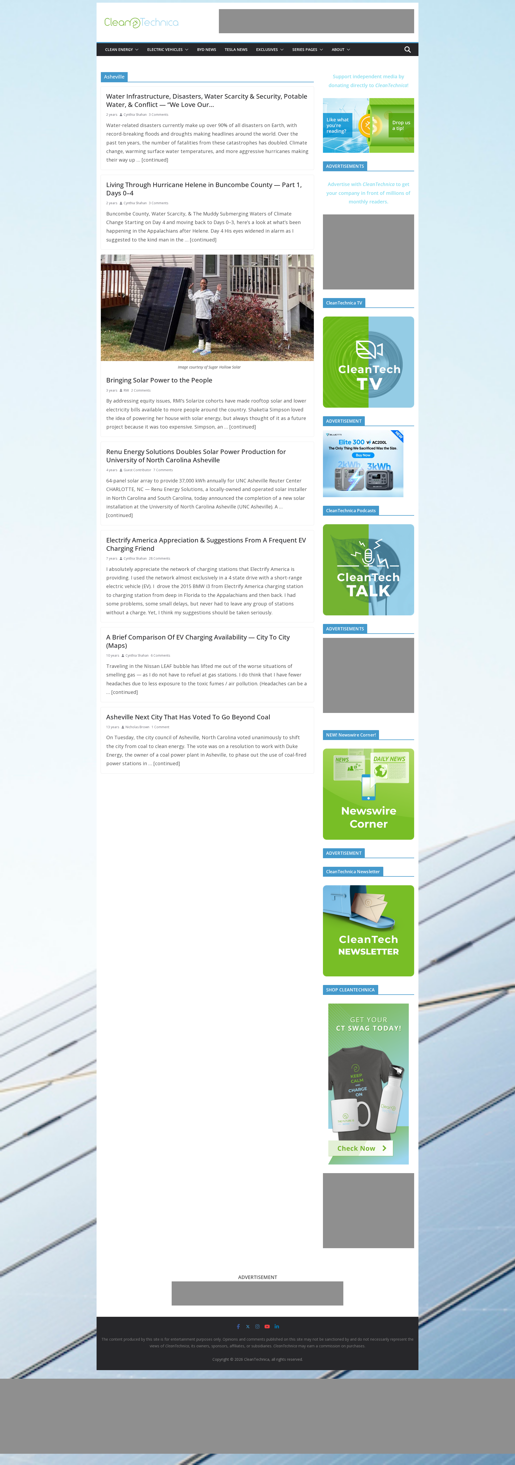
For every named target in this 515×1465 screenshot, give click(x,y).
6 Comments (160, 655)
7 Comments (163, 470)
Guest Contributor (137, 470)
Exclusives (267, 49)
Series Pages (304, 49)
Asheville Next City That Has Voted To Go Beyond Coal (188, 716)
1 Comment (160, 727)
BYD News (206, 49)
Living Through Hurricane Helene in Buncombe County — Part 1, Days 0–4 (204, 188)
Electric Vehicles (165, 49)
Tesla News (236, 49)
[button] (136, 49)
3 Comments (158, 114)
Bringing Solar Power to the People (159, 379)
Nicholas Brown (137, 727)
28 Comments (159, 558)
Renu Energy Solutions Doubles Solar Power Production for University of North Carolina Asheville (196, 455)
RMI (126, 390)
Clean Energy (119, 49)
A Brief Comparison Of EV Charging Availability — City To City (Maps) (198, 641)
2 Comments (140, 390)
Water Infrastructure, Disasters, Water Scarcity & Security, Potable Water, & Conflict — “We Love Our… (206, 100)
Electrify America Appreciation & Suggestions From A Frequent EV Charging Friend (206, 544)
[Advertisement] (316, 21)
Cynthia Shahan (135, 114)
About (338, 49)
